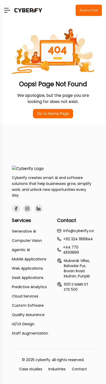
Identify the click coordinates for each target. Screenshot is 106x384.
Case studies (30, 369)
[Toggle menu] (7, 10)
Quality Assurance (28, 314)
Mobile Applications (29, 259)
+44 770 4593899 (71, 250)
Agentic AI (21, 249)
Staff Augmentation (30, 333)
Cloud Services (25, 296)
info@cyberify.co (78, 230)
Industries (57, 369)
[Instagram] (27, 209)
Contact (79, 369)
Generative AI (24, 231)
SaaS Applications (27, 277)
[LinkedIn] (39, 209)
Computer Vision (27, 240)
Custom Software (28, 305)
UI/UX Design (23, 324)
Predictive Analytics (29, 286)
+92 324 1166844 (78, 239)
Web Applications (27, 268)
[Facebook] (16, 209)
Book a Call (89, 10)
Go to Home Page (53, 113)
